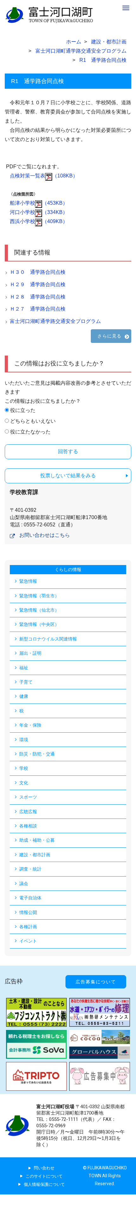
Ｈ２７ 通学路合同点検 (37, 309)
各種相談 (28, 825)
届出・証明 (30, 653)
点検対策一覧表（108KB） (44, 175)
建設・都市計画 (34, 854)
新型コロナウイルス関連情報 (48, 638)
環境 (23, 739)
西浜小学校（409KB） (39, 221)
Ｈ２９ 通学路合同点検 (37, 284)
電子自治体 (30, 897)
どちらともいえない (33, 421)
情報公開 (28, 912)
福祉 (23, 667)
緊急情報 (28, 581)
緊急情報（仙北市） (39, 610)
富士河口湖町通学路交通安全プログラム (55, 321)
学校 (23, 768)
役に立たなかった (30, 431)
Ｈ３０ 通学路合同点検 (37, 272)
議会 (23, 883)
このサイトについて (44, 1176)
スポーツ (28, 797)
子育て (26, 682)
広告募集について (96, 981)
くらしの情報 (68, 569)
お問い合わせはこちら (44, 535)
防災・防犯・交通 (37, 753)
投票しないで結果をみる (68, 475)
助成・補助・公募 (37, 840)
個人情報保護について (44, 1184)
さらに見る (109, 335)
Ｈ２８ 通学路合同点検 (37, 296)
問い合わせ (44, 1168)
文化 (23, 782)
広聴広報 (28, 811)
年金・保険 (30, 725)
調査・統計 (30, 868)
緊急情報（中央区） (39, 624)
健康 (23, 696)
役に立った (22, 410)
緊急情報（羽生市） (39, 595)
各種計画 (28, 926)
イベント (28, 940)
